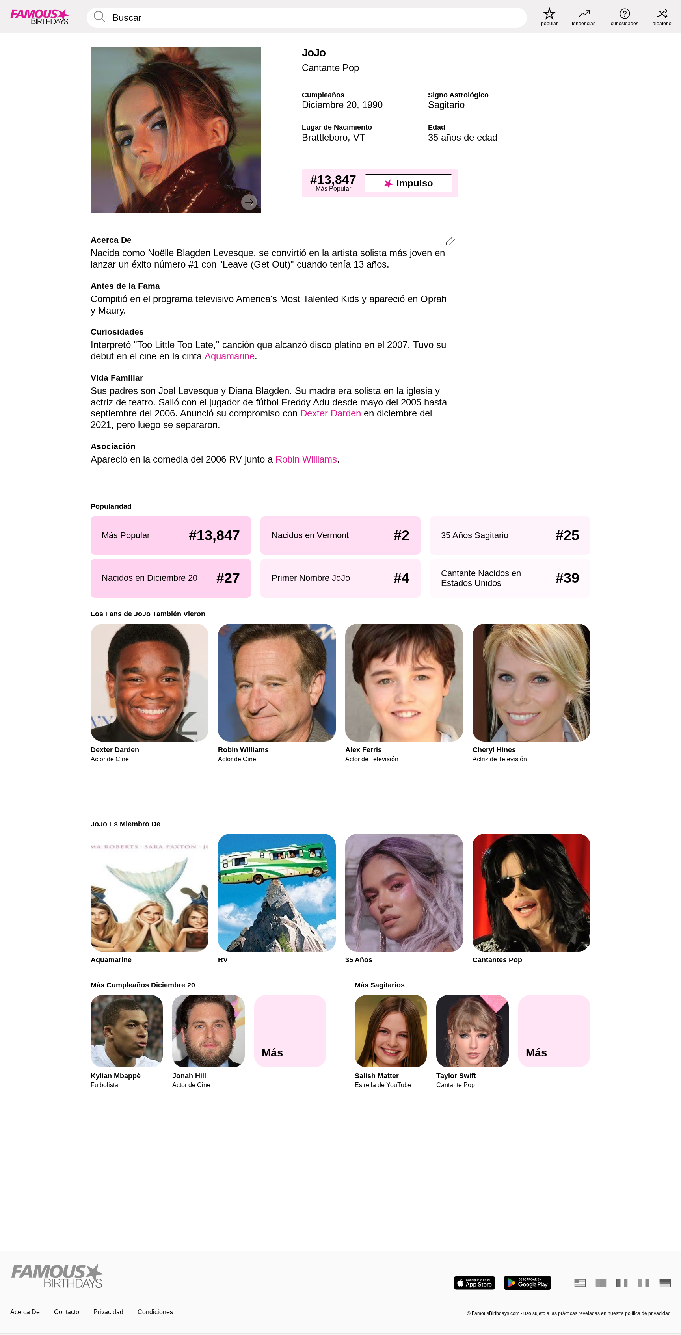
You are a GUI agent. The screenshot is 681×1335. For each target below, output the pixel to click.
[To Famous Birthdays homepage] (39, 17)
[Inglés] (580, 1283)
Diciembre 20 (329, 104)
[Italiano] (643, 1283)
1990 (372, 104)
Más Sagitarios (380, 985)
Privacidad (108, 1312)
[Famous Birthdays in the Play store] (527, 1283)
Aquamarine (230, 356)
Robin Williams (306, 459)
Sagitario (446, 104)
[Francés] (622, 1283)
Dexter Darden (330, 413)
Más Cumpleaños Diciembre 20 (143, 985)
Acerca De (25, 1312)
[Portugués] (601, 1283)
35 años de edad (462, 137)
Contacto (66, 1312)
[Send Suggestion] (450, 242)
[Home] (173, 1276)
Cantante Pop (330, 67)
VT (359, 137)
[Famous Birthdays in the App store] (474, 1283)
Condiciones (155, 1312)
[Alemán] (665, 1283)
